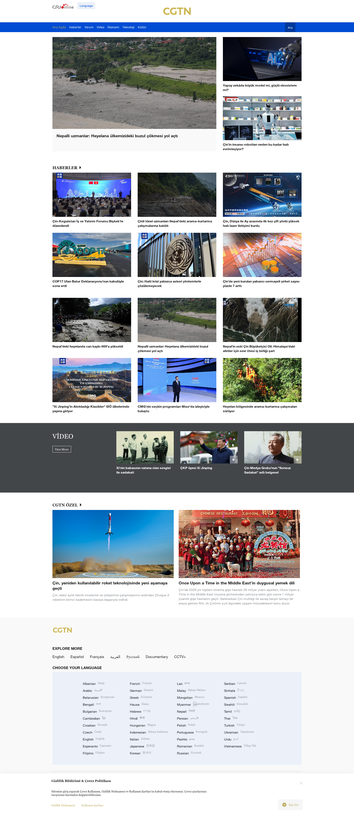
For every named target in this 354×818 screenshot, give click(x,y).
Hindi (137, 718)
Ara (290, 27)
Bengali (92, 704)
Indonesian (149, 732)
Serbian (235, 684)
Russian (189, 753)
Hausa (139, 704)
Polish (186, 725)
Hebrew (140, 711)
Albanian (93, 684)
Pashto (186, 739)
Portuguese (192, 732)
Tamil (232, 711)
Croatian (95, 725)
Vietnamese (240, 746)
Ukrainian (239, 732)
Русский (133, 656)
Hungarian (143, 725)
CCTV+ (180, 656)
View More (62, 449)
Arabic (92, 691)
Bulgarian (97, 711)
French (141, 684)
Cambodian (94, 718)
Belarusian (98, 697)
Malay (191, 691)
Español (77, 656)
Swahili (236, 704)
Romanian (190, 746)
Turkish (234, 725)
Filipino (94, 753)
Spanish (235, 697)
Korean (140, 753)
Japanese (142, 746)
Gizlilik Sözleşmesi (63, 805)
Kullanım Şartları (92, 805)
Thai (230, 718)
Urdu (231, 739)
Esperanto (97, 746)
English (58, 656)
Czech (92, 732)
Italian (140, 739)
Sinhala (234, 691)
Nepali (186, 711)
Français (97, 656)
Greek (141, 697)
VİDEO (62, 436)
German (141, 691)
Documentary (157, 656)
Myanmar (193, 704)
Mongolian (190, 697)
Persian (188, 718)
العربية (115, 656)
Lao (183, 684)
